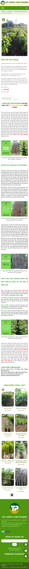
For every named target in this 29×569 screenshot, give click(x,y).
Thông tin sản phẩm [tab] (6, 99)
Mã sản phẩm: (4, 87)
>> (16, 495)
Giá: (2, 89)
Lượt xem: (3, 92)
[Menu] (2, 8)
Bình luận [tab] (16, 99)
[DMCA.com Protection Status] (6, 531)
